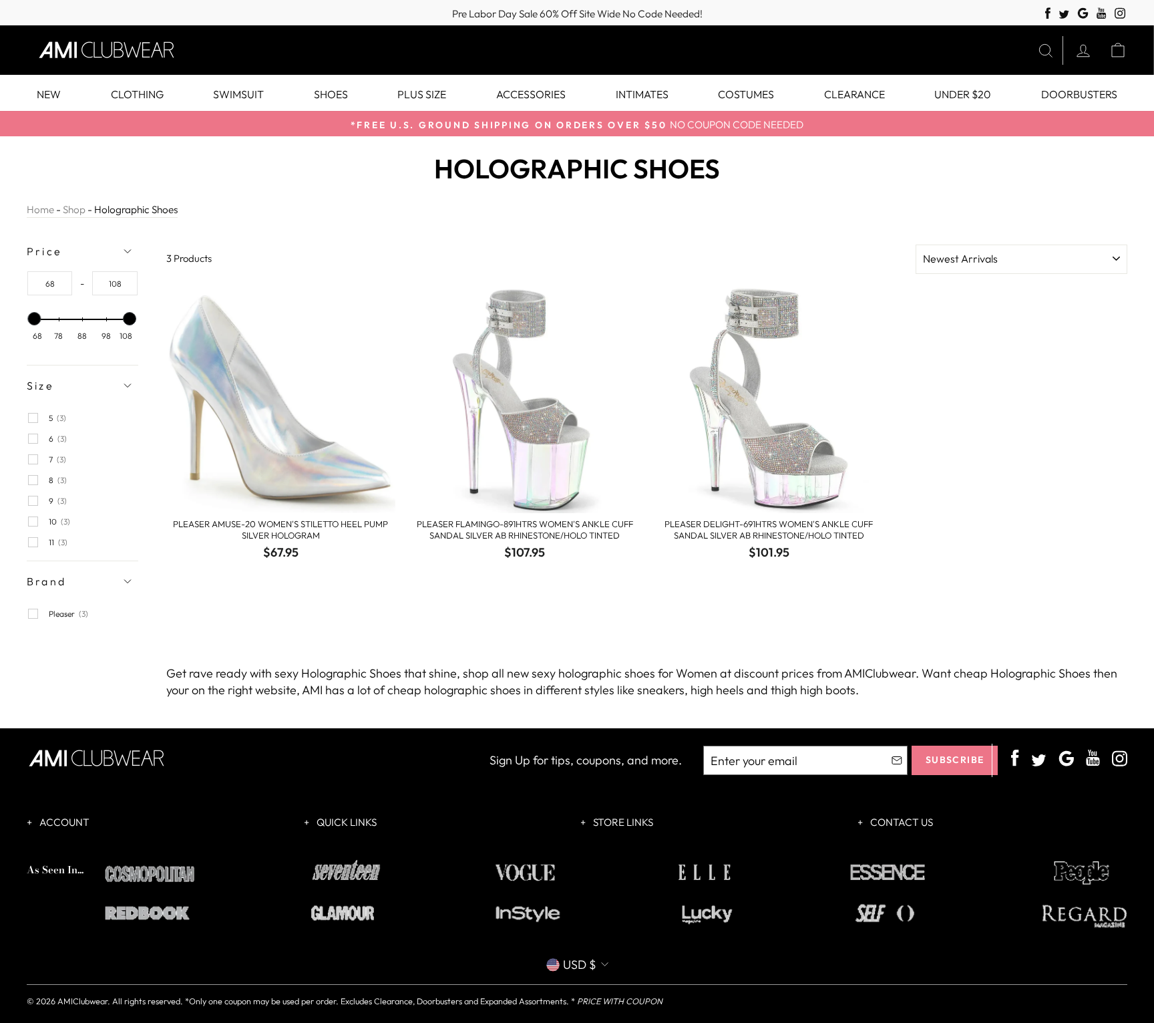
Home (40, 209)
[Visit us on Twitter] (1064, 15)
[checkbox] (88, 418)
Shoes (331, 94)
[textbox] (49, 283)
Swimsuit (238, 94)
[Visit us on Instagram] (1120, 13)
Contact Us (900, 822)
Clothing (137, 94)
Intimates (642, 94)
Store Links (622, 822)
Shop (74, 209)
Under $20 (962, 94)
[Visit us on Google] (1083, 13)
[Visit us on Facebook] (1047, 13)
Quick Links (346, 822)
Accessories (531, 94)
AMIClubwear (82, 1001)
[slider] (34, 318)
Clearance (854, 94)
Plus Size (421, 94)
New (49, 94)
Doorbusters (1079, 94)
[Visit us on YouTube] (1102, 13)
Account (63, 822)
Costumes (746, 94)
